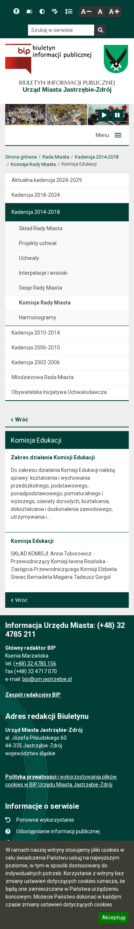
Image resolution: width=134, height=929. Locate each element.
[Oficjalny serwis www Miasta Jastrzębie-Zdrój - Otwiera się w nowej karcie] (115, 59)
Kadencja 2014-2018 (96, 157)
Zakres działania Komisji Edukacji (53, 457)
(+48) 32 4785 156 (34, 663)
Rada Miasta (55, 157)
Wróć (21, 420)
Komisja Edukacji (32, 541)
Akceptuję (113, 919)
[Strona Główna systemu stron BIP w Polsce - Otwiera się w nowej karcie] (48, 59)
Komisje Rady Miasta (33, 164)
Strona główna (21, 157)
